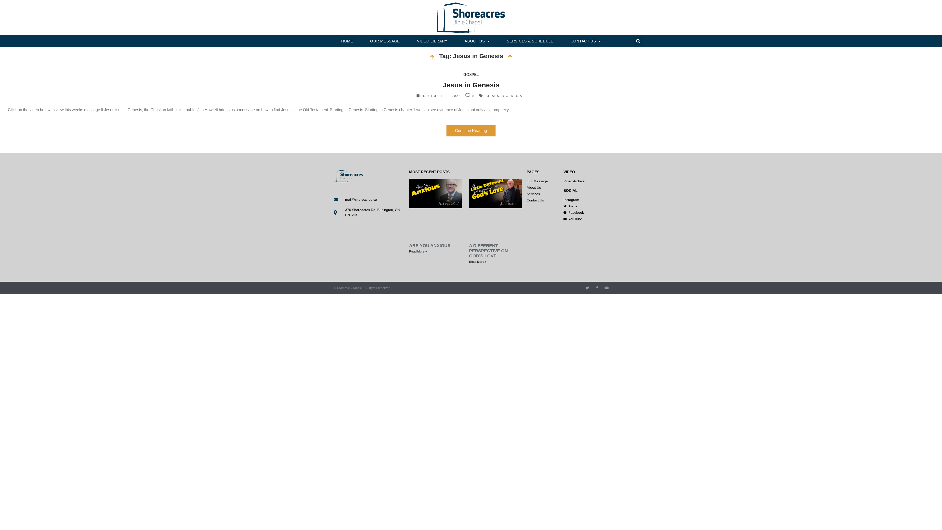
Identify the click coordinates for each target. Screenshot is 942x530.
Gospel (471, 74)
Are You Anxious (429, 245)
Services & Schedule (530, 41)
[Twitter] (587, 288)
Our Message (385, 41)
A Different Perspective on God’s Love (488, 250)
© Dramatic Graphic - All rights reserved (362, 288)
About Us (475, 41)
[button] (638, 41)
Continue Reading (471, 131)
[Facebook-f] (597, 288)
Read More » (418, 251)
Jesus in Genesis (471, 85)
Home (347, 41)
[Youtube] (606, 288)
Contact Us (583, 41)
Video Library (432, 41)
